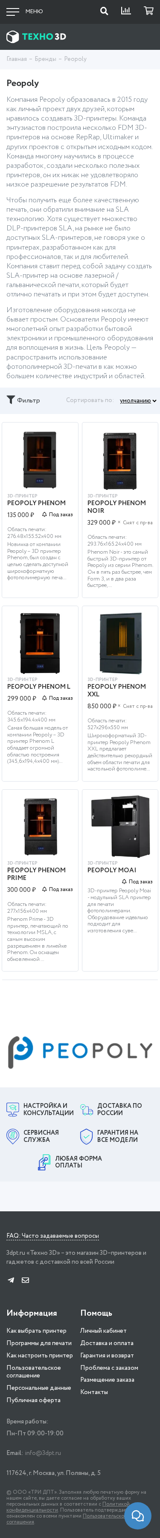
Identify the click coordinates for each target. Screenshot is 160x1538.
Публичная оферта (33, 1400)
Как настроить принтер (39, 1355)
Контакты (94, 1392)
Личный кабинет (103, 1331)
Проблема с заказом (109, 1368)
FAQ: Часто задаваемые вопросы (52, 1236)
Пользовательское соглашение (33, 1372)
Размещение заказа (107, 1380)
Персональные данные (38, 1388)
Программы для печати (39, 1343)
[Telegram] (10, 1281)
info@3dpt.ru (43, 1453)
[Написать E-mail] (25, 1281)
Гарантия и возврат (107, 1355)
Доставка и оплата (107, 1343)
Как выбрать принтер (36, 1331)
